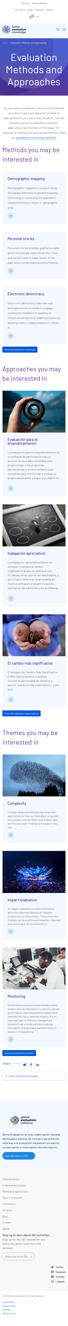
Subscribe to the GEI (16, 1256)
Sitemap (6, 1309)
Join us (25, 3)
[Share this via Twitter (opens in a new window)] (25, 1064)
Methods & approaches (15, 1191)
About (49, 9)
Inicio (5, 42)
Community (8, 1203)
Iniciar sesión (39, 3)
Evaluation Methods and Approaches (29, 42)
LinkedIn (60, 1281)
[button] (57, 29)
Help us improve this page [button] (23, 1075)
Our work (20, 9)
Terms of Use (8, 1313)
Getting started (10, 1179)
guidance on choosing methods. (36, 137)
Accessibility (8, 1302)
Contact (39, 9)
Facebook (61, 1272)
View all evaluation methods (19, 349)
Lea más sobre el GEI (16, 1155)
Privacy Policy (8, 1306)
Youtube (60, 1276)
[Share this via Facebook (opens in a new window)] (31, 1064)
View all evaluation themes (19, 1052)
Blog (30, 9)
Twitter (60, 1267)
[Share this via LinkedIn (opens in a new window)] (37, 1064)
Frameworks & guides (14, 1185)
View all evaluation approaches (21, 713)
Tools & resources (12, 1197)
